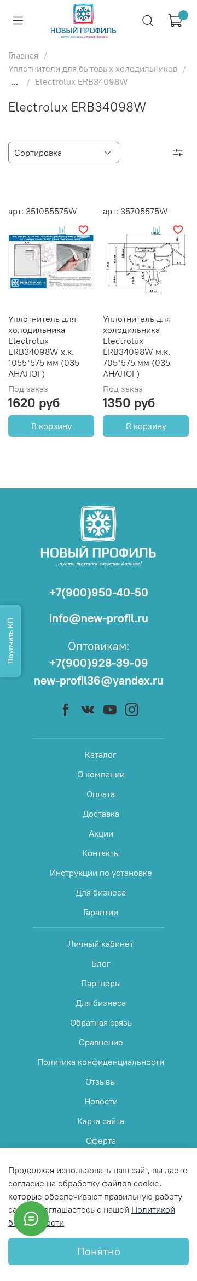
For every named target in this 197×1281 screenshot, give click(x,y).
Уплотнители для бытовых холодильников (92, 68)
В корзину (51, 425)
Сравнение (101, 1042)
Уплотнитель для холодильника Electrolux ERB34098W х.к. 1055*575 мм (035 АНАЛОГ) (43, 346)
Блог (101, 963)
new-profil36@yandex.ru (99, 680)
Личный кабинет (101, 943)
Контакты (101, 852)
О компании (101, 774)
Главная (23, 55)
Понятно (98, 1251)
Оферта (101, 1140)
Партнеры (101, 983)
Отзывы (100, 1081)
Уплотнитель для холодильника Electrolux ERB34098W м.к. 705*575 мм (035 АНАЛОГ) (137, 346)
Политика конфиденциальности (100, 1061)
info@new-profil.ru (98, 618)
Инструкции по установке (101, 872)
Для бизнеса (101, 892)
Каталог (101, 754)
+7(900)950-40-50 (98, 592)
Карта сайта (100, 1120)
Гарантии (100, 911)
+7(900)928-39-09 (98, 663)
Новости (101, 1101)
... (14, 81)
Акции (101, 833)
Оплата (100, 793)
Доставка (101, 813)
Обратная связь (101, 1022)
